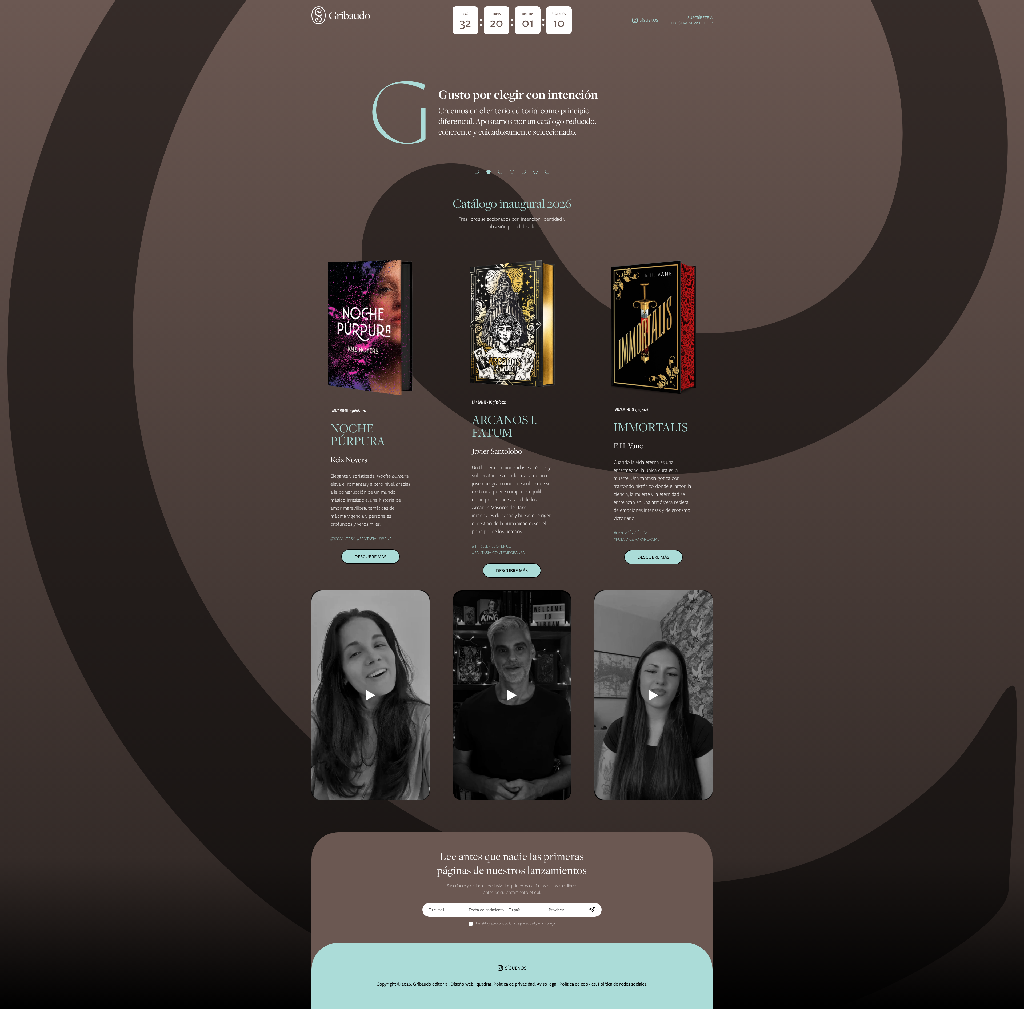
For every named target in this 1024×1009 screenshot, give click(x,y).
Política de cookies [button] (577, 984)
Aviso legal (547, 984)
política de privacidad (520, 923)
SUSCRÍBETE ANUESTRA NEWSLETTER (692, 20)
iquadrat (483, 984)
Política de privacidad (514, 984)
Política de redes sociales (622, 984)
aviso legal (548, 923)
